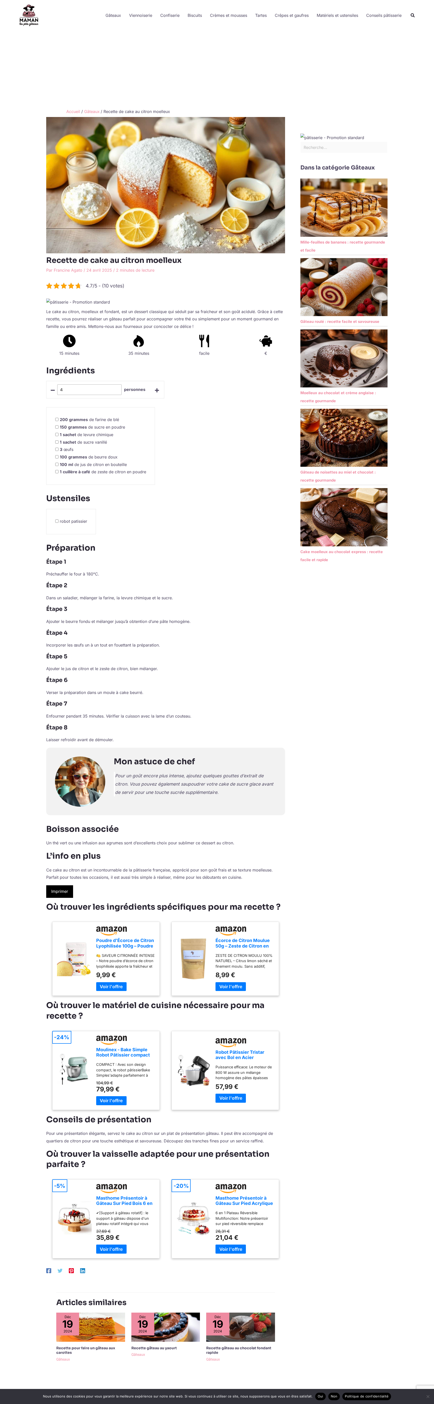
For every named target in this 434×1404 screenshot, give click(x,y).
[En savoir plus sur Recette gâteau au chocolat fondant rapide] (240, 1326)
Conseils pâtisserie (384, 15)
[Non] (427, 1396)
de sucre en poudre (92, 427)
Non (334, 1396)
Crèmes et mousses (228, 15)
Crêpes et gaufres (292, 15)
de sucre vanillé (83, 442)
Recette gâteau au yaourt (154, 1348)
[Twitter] (60, 1270)
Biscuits (195, 15)
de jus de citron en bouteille (93, 464)
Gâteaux (113, 15)
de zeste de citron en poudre (103, 471)
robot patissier (73, 521)
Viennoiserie (140, 15)
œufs (66, 449)
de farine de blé (89, 419)
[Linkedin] (82, 1270)
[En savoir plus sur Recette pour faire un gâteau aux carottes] (90, 1326)
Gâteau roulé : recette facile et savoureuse (339, 321)
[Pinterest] (71, 1270)
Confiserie (170, 15)
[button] (413, 15)
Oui (320, 1396)
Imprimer (59, 891)
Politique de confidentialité (367, 1396)
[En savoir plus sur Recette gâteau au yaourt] (165, 1326)
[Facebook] (48, 1270)
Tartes (261, 15)
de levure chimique (86, 434)
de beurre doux (89, 456)
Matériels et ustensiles (337, 15)
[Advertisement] (217, 68)
